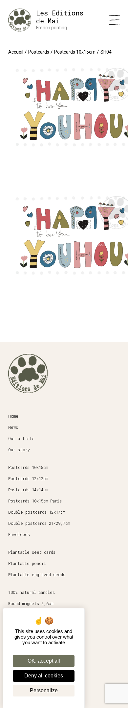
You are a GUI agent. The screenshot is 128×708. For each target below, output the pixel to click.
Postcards (38, 52)
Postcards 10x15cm (75, 52)
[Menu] (114, 20)
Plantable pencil (27, 563)
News (13, 427)
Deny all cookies (43, 675)
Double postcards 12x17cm (36, 512)
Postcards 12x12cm (28, 478)
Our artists (21, 438)
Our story (19, 449)
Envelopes (19, 534)
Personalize (44, 690)
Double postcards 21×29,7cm (39, 523)
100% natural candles (31, 592)
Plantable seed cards (31, 552)
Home (13, 416)
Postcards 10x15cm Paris (35, 500)
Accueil (15, 52)
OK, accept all (44, 661)
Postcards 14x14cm (28, 489)
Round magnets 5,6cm (30, 603)
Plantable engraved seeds (36, 574)
